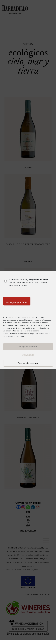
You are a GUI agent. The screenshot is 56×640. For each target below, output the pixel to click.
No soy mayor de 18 (16, 302)
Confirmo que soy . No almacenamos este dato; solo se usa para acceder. (29, 282)
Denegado (28, 354)
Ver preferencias (28, 363)
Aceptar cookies (28, 346)
